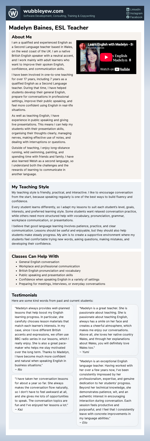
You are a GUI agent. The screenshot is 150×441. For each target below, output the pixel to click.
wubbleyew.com (43, 11)
